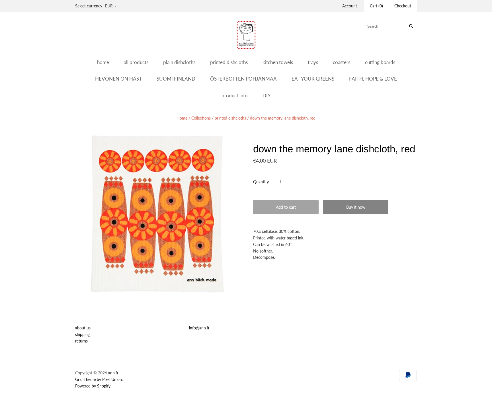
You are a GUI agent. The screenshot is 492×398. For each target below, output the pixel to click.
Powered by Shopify (92, 385)
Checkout (402, 5)
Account (349, 5)
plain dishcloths (179, 62)
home (103, 62)
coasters (341, 62)
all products (136, 62)
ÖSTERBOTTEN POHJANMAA (243, 79)
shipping (82, 334)
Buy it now (355, 207)
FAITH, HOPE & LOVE (373, 79)
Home (182, 118)
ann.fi (113, 372)
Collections (201, 118)
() (376, 5)
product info (235, 96)
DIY (267, 96)
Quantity (261, 181)
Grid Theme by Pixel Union (98, 379)
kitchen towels (278, 62)
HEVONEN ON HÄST (118, 79)
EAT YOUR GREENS (313, 79)
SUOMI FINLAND (176, 79)
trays (313, 62)
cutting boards (380, 62)
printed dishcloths (229, 62)
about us (83, 327)
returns (81, 340)
